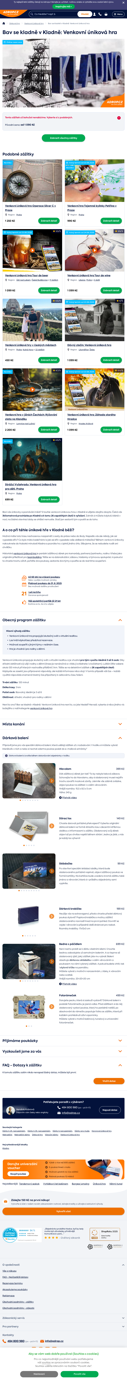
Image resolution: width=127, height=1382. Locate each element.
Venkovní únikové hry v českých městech (30, 345)
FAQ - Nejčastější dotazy (15, 1277)
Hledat (85, 14)
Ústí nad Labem (23, 280)
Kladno (5, 1148)
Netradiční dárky (22, 1135)
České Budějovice (40, 280)
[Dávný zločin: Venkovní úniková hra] (94, 320)
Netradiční (7, 1135)
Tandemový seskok (29, 1183)
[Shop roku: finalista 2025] (104, 1234)
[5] (30, 800)
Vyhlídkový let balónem (55, 1183)
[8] (37, 800)
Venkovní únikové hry (70, 1135)
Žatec (92, 349)
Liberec (82, 280)
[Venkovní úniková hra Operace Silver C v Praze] (32, 180)
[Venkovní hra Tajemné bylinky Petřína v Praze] (94, 180)
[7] (35, 800)
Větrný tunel (115, 1183)
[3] (25, 800)
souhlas (46, 1362)
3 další (97, 280)
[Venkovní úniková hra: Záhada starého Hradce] (94, 389)
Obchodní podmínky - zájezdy (18, 1308)
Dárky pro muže (82, 1131)
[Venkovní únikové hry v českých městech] (32, 320)
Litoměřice (84, 349)
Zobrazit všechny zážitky (63, 138)
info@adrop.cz (54, 1341)
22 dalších (39, 349)
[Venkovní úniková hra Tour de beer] (32, 249)
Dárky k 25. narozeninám (13, 1131)
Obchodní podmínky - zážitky (18, 1301)
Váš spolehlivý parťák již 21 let (44, 600)
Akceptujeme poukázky (15, 1289)
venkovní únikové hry (41, 708)
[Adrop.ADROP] (3, 23)
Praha (19, 215)
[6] (32, 800)
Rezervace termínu (12, 1283)
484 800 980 (15, 1341)
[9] (38, 890)
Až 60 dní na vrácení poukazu (44, 577)
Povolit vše (79, 1374)
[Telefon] (100, 14)
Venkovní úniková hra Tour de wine (88, 275)
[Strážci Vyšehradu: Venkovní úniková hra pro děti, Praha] (32, 459)
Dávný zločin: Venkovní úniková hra (89, 345)
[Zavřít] (123, 3)
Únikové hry (37, 1135)
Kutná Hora (28, 349)
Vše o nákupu (9, 1271)
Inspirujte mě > (63, 6)
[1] (28, 780)
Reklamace (8, 1295)
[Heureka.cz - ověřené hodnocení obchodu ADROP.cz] (22, 1241)
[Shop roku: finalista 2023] (95, 1247)
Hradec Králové (86, 423)
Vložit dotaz (109, 1081)
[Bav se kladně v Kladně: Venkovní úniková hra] (63, 73)
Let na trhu (34, 592)
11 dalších (54, 280)
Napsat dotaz (110, 1110)
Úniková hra (99, 1183)
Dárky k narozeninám (62, 1131)
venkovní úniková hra (24, 553)
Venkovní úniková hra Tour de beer (26, 275)
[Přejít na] (119, 118)
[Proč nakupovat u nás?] (24, 578)
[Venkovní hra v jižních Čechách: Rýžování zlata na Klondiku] (32, 389)
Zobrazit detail (49, 220)
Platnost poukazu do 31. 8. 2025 (45, 583)
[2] (22, 800)
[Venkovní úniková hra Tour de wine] (94, 249)
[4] (27, 800)
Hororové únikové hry (101, 1131)
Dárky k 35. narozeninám (39, 1131)
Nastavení (39, 1374)
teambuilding (34, 557)
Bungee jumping (80, 1183)
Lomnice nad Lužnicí (25, 423)
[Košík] (106, 14)
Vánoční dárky (51, 1135)
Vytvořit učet (63, 1211)
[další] (51, 780)
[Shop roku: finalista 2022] (115, 1247)
